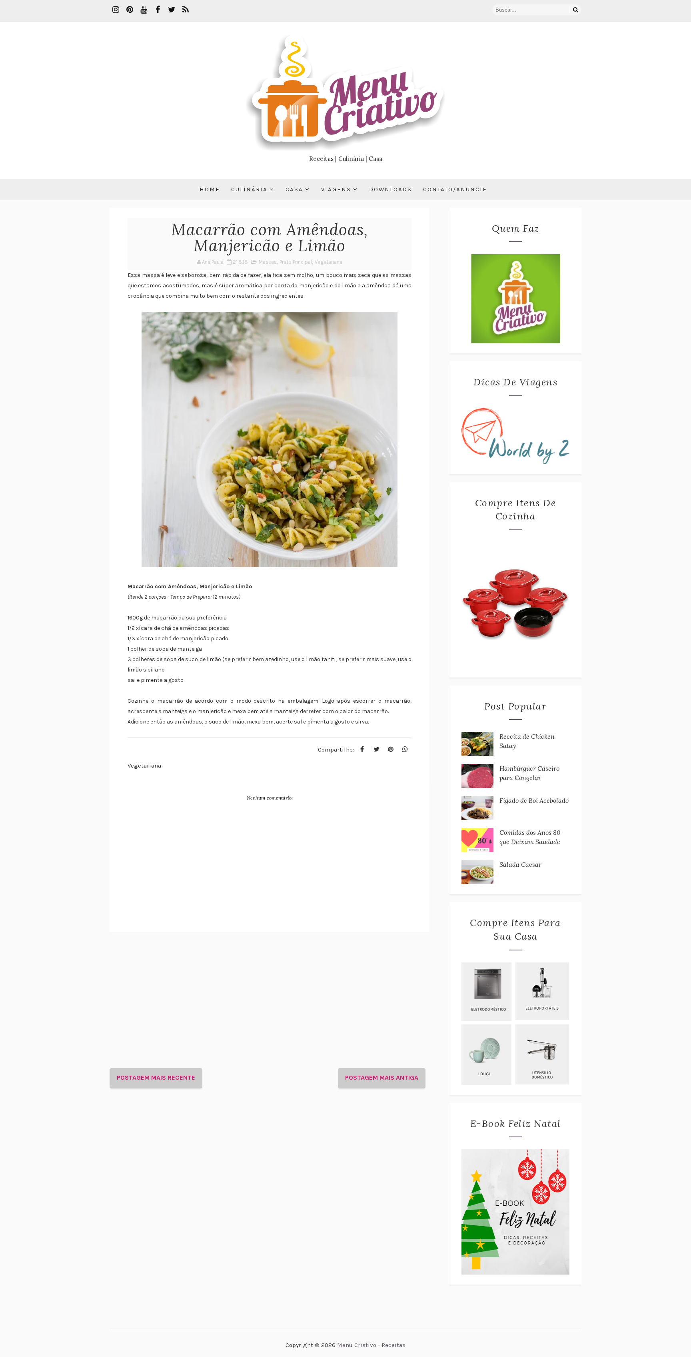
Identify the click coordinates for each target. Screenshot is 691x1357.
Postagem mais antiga (381, 1077)
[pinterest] (130, 10)
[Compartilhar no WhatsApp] (405, 750)
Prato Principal (296, 262)
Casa (294, 189)
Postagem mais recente (156, 1077)
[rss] (186, 10)
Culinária (249, 189)
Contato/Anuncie (455, 189)
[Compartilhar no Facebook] (362, 750)
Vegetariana (328, 262)
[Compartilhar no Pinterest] (391, 750)
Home (210, 189)
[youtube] (144, 10)
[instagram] (116, 10)
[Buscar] (575, 9)
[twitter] (172, 10)
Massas (268, 262)
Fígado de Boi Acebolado (534, 800)
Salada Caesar (520, 864)
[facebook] (158, 10)
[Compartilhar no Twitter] (376, 750)
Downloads (390, 189)
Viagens (336, 189)
